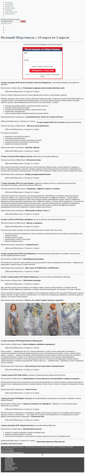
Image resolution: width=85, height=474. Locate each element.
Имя (25, 53)
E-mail (26, 60)
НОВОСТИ (9, 6)
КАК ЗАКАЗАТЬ (11, 12)
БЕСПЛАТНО (10, 8)
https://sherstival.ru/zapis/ (13, 443)
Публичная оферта (7, 451)
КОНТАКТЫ (9, 14)
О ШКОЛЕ (9, 2)
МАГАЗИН (9, 4)
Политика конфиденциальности (12, 453)
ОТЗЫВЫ (8, 10)
